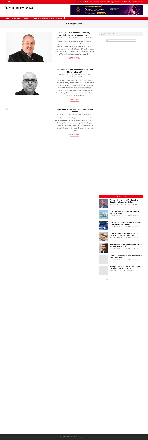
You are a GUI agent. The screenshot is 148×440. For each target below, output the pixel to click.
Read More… (75, 58)
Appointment (72, 76)
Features (89, 114)
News (90, 37)
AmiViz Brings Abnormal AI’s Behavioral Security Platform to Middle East (106, 2)
